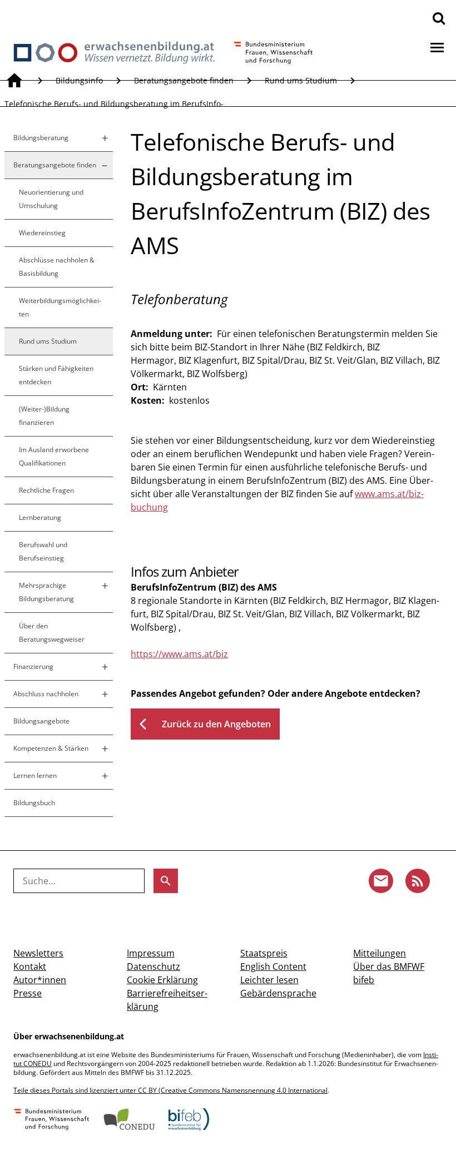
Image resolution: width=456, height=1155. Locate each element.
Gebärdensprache (278, 993)
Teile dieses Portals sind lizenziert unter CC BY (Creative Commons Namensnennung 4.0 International (170, 1090)
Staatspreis (264, 953)
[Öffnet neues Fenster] (51, 1120)
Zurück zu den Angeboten (205, 724)
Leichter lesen (269, 980)
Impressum (151, 953)
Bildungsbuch (34, 802)
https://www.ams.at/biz (179, 654)
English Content (273, 966)
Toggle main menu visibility (437, 46)
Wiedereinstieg (42, 232)
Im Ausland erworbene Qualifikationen (54, 456)
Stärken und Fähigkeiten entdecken (56, 375)
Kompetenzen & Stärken (50, 748)
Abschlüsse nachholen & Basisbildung (57, 266)
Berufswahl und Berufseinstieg (43, 551)
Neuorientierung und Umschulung (51, 198)
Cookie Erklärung (162, 980)
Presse (27, 993)
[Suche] (439, 17)
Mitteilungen (379, 953)
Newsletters (38, 953)
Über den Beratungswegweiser (52, 632)
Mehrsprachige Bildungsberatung (46, 592)
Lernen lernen (35, 775)
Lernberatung (40, 517)
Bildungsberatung (40, 137)
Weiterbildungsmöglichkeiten (60, 307)
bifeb (363, 980)
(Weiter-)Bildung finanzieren (44, 415)
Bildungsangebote (41, 721)
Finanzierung (33, 666)
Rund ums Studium (301, 80)
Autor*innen (39, 980)
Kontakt (29, 966)
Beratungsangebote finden (184, 80)
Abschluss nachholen (45, 693)
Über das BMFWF (388, 966)
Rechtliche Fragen (46, 490)
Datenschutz (153, 966)
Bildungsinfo (79, 80)
